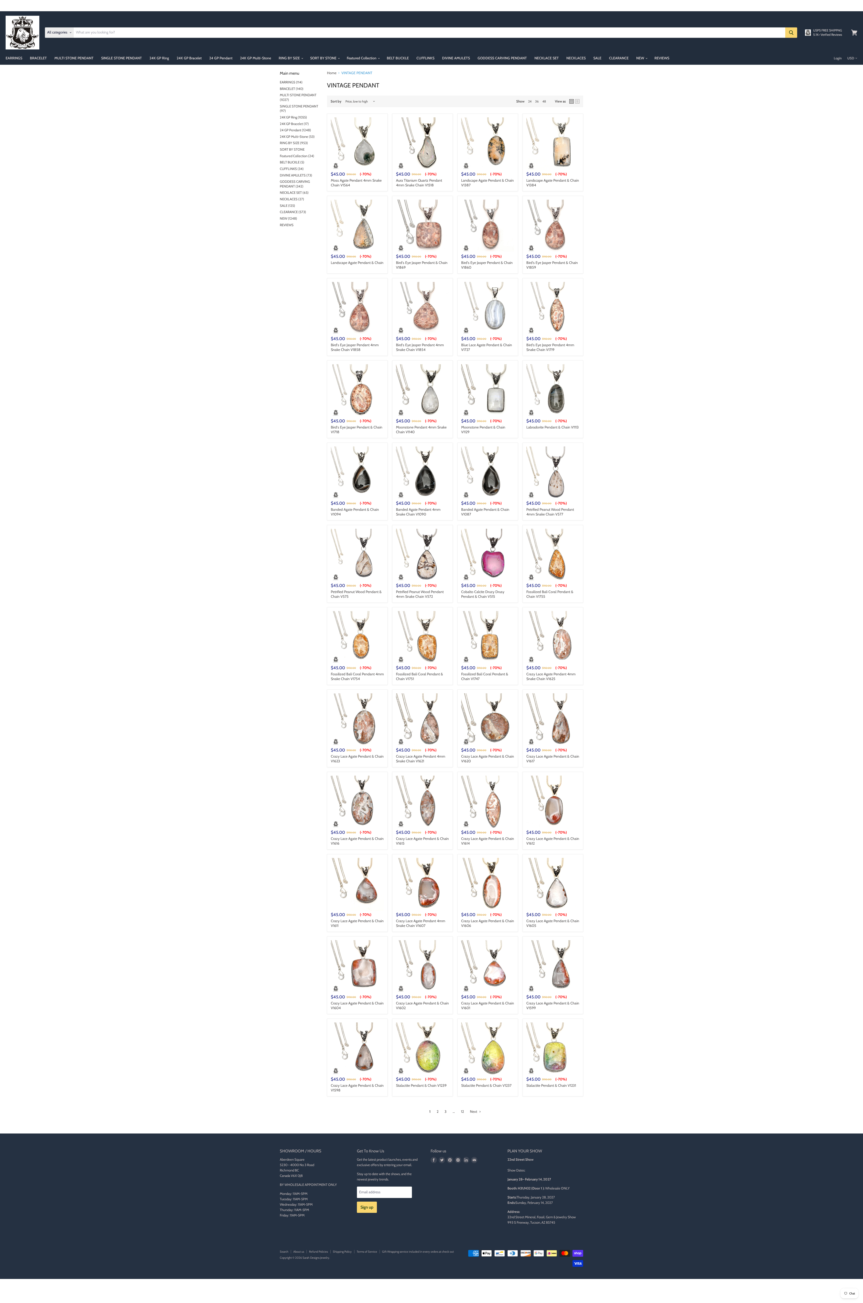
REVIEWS (661, 58)
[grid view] (571, 101)
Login (838, 58)
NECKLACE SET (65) (294, 193)
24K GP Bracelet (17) (294, 124)
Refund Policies (318, 1251)
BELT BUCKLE (398, 58)
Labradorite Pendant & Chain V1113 (552, 427)
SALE (597, 58)
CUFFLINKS (425, 58)
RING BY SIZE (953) (294, 143)
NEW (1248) (288, 218)
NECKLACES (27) (292, 199)
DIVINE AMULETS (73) (296, 175)
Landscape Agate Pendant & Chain (357, 263)
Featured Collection (362, 58)
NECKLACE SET (546, 58)
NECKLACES (576, 58)
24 (530, 101)
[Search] (791, 32)
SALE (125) (287, 206)
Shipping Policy (342, 1251)
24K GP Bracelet (189, 58)
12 (462, 1111)
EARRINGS (14, 58)
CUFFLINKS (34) (292, 169)
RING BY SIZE (290, 58)
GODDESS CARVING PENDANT (502, 58)
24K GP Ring (159, 58)
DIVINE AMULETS (456, 58)
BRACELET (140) (291, 89)
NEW (640, 58)
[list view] (577, 101)
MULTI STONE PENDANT (73, 58)
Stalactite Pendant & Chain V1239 (421, 1085)
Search (284, 1251)
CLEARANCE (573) (293, 212)
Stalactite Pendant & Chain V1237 (486, 1085)
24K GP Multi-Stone (255, 58)
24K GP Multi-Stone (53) (297, 137)
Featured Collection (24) (297, 156)
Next (474, 1111)
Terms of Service (367, 1251)
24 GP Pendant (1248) (295, 130)
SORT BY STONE (323, 58)
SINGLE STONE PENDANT (121, 58)
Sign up (366, 1207)
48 (544, 101)
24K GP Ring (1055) (293, 117)
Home (331, 73)
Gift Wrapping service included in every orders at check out (418, 1251)
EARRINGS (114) (291, 82)
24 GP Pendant (220, 58)
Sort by (336, 101)
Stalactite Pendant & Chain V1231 (551, 1085)
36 (537, 101)
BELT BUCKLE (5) (292, 162)
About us (298, 1251)
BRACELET (38, 58)
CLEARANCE (619, 58)
